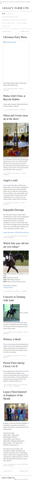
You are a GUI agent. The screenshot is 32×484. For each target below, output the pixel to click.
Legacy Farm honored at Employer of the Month (14, 395)
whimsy (18, 355)
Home (3, 13)
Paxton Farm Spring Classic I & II (14, 364)
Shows (9, 291)
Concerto (23, 371)
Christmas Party (12, 88)
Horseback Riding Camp (10, 17)
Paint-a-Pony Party (8, 23)
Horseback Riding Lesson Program (14, 20)
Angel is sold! (10, 180)
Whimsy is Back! (12, 339)
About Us (10, 13)
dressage (24, 236)
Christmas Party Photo (15, 37)
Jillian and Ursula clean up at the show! (15, 117)
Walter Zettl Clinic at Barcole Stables (14, 97)
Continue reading (8, 287)
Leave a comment (8, 237)
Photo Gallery (22, 23)
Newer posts (25, 31)
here (10, 460)
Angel (4, 185)
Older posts (6, 31)
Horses (9, 173)
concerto (19, 332)
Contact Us (6, 26)
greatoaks (24, 464)
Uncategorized (12, 236)
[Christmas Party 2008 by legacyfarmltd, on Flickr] (16, 61)
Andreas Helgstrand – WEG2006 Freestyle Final (16, 232)
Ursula (10, 158)
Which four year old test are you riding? (16, 244)
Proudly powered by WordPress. (22, 479)
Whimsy (5, 344)
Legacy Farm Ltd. (16, 8)
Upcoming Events (12, 109)
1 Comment (22, 109)
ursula (18, 173)
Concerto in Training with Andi (14, 298)
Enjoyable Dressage (13, 209)
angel (18, 202)
